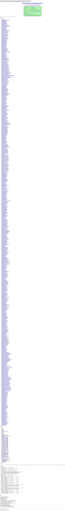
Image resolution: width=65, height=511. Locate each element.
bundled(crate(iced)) (4, 147)
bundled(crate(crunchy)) (4, 82)
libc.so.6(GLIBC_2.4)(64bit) (5, 447)
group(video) (3, 434)
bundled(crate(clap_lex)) (4, 57)
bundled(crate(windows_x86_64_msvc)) (6, 389)
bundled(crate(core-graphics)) (5, 66)
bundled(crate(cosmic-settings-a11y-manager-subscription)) (8, 75)
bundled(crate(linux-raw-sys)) (5, 202)
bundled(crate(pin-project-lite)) (5, 253)
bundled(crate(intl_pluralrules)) (5, 180)
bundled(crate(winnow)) (4, 398)
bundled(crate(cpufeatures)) (4, 79)
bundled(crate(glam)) (4, 137)
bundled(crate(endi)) (4, 104)
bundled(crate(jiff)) (4, 183)
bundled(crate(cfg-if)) (4, 54)
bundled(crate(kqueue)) (4, 192)
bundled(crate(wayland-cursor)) (5, 357)
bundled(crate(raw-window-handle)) (5, 271)
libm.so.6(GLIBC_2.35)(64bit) (5, 454)
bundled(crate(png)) (4, 256)
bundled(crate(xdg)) (4, 404)
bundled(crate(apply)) (4, 27)
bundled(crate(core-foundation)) (5, 65)
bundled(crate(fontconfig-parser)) (5, 120)
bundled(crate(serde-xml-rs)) (5, 292)
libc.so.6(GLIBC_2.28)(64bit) (5, 441)
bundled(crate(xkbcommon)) (5, 405)
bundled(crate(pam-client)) (4, 241)
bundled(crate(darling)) (4, 86)
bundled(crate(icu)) (4, 154)
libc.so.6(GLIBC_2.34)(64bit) (5, 446)
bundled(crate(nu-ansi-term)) (5, 220)
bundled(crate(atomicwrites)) (5, 38)
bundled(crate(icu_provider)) (5, 169)
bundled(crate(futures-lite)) (4, 128)
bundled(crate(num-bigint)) (4, 221)
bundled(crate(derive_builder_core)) (5, 93)
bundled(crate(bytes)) (4, 50)
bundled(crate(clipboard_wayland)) (5, 59)
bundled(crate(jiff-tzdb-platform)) (5, 185)
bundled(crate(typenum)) (4, 334)
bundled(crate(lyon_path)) (4, 206)
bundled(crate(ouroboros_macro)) (5, 238)
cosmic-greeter (3, 19)
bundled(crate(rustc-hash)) (4, 284)
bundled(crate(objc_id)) (4, 234)
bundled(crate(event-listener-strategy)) (6, 110)
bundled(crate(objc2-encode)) (5, 232)
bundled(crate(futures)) (4, 125)
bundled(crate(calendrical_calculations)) (6, 51)
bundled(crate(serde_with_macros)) (5, 296)
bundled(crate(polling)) (4, 257)
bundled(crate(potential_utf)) (5, 259)
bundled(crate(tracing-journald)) (5, 330)
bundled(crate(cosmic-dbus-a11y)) (5, 72)
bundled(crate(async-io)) (4, 33)
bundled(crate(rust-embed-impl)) (5, 282)
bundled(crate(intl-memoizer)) (5, 179)
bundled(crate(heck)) (4, 141)
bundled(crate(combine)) (4, 63)
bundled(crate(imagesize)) (4, 175)
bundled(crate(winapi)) (4, 365)
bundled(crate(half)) (4, 139)
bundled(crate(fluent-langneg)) (5, 118)
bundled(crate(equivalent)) (4, 107)
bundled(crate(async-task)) (4, 36)
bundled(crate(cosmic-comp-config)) (5, 70)
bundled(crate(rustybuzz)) (4, 287)
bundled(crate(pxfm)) (4, 266)
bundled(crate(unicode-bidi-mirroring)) (6, 339)
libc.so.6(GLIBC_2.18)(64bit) (5, 439)
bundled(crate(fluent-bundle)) (5, 117)
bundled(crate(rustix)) (4, 286)
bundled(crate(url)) (4, 345)
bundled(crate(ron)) (4, 279)
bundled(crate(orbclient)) (4, 236)
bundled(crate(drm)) (4, 101)
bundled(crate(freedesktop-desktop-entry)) (6, 124)
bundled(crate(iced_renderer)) (5, 151)
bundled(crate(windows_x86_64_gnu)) (6, 386)
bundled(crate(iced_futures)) (5, 149)
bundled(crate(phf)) (4, 245)
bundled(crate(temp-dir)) (4, 314)
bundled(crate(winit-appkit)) (5, 392)
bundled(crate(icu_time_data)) (5, 171)
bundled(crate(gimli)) (4, 136)
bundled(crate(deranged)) (4, 92)
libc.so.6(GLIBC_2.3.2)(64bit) (5, 443)
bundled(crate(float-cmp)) (4, 116)
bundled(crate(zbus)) (4, 412)
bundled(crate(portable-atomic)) (5, 258)
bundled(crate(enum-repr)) (4, 105)
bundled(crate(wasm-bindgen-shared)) (6, 354)
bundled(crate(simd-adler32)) (5, 299)
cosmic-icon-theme (4, 431)
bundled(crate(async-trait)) (4, 37)
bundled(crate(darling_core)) (5, 89)
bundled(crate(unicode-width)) (5, 344)
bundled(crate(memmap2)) (4, 209)
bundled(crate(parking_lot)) (4, 243)
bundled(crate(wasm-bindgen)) (5, 352)
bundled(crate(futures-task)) (5, 130)
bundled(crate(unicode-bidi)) (5, 338)
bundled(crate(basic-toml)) (4, 41)
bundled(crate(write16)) (4, 400)
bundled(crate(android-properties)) (5, 25)
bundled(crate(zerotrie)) (4, 417)
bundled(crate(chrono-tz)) (4, 56)
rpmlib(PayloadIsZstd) (4, 460)
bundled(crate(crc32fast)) (4, 80)
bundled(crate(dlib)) (4, 99)
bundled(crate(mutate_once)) (5, 215)
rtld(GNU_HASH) (4, 461)
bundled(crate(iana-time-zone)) (5, 146)
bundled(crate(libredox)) (4, 198)
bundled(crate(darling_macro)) (5, 90)
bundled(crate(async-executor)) (5, 32)
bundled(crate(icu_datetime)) (5, 159)
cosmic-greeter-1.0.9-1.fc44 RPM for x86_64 (32, 3)
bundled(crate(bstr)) (4, 46)
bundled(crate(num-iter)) (4, 224)
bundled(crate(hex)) (4, 143)
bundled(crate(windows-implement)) (5, 369)
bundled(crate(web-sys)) (4, 363)
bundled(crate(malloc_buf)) (4, 207)
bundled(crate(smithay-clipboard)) (5, 305)
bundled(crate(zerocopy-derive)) (5, 415)
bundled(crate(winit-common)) (5, 393)
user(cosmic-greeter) (4, 425)
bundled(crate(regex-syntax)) (5, 277)
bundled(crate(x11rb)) (4, 402)
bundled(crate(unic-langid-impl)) (5, 337)
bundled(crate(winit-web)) (4, 396)
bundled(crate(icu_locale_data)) (5, 164)
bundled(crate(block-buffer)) (5, 44)
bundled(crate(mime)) (4, 211)
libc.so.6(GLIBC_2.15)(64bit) (5, 437)
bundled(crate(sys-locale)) (4, 313)
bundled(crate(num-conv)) (4, 222)
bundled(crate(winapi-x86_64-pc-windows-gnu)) (7, 367)
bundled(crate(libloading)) (4, 197)
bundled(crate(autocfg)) (4, 39)
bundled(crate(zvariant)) (4, 422)
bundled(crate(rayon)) (4, 272)
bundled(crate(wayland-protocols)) (5, 358)
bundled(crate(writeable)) (4, 401)
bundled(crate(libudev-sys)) (4, 199)
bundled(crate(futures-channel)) (5, 126)
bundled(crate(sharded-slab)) (5, 297)
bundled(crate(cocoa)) (4, 60)
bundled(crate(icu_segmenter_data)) (5, 170)
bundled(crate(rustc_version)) (5, 285)
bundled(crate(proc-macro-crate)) (5, 260)
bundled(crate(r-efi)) (4, 268)
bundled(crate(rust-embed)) (4, 281)
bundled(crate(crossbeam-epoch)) (5, 81)
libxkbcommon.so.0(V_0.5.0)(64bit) (5, 457)
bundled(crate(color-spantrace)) (5, 62)
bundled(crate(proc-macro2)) (5, 262)
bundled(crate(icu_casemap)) (5, 156)
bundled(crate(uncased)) (4, 336)
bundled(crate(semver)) (4, 291)
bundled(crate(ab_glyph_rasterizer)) (5, 20)
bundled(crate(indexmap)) (4, 176)
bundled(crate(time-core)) (4, 319)
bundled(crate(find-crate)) (4, 113)
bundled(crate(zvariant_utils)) (5, 423)
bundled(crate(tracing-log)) (4, 331)
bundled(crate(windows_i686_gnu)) (5, 381)
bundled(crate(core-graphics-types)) (5, 67)
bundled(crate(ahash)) (4, 22)
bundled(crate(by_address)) (4, 48)
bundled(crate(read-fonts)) (4, 273)
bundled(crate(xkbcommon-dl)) (5, 407)
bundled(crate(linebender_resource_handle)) (6, 200)
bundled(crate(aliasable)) (4, 23)
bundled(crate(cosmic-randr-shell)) (5, 74)
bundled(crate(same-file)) (4, 288)
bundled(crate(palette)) (4, 240)
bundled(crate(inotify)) (4, 177)
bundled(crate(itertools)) (4, 181)
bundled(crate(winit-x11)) (4, 397)
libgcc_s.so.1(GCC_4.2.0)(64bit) (5, 451)
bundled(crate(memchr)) (4, 208)
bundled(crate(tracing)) (4, 328)
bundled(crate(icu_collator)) (5, 157)
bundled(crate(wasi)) (4, 350)
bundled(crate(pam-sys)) (4, 242)
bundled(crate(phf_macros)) (5, 248)
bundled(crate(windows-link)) (5, 370)
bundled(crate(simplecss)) (4, 301)
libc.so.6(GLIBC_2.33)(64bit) (5, 445)
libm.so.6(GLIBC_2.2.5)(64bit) (5, 452)
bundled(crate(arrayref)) (4, 29)
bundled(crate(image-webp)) (5, 174)
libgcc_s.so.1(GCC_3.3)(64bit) (5, 450)
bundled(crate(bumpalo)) (4, 47)
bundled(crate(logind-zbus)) (5, 205)
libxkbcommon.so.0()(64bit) (5, 456)
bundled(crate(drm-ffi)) (4, 102)
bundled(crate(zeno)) (4, 414)
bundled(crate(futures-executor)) (5, 127)
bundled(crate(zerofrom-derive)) (5, 416)
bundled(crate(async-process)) (5, 34)
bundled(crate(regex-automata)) (5, 276)
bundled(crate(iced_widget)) (5, 153)
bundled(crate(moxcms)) (4, 214)
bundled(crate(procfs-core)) (4, 264)
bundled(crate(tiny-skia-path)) (5, 321)
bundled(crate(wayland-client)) (5, 356)
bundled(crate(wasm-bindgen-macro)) (6, 353)
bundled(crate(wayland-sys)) (5, 362)
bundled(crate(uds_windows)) (5, 335)
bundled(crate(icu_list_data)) (5, 162)
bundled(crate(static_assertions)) (5, 308)
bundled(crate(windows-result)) (5, 371)
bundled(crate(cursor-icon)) (4, 85)
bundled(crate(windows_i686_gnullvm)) (6, 383)
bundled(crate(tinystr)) (4, 322)
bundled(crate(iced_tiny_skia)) (5, 152)
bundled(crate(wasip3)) (4, 351)
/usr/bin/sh (3, 430)
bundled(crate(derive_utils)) (5, 95)
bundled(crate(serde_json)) (4, 294)
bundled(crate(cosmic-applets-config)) (6, 68)
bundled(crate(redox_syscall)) (5, 274)
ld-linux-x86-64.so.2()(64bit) (5, 435)
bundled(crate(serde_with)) (4, 295)
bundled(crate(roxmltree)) (4, 280)
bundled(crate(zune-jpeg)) (4, 421)
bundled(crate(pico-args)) (4, 251)
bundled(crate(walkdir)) (4, 349)
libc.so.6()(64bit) (3, 436)
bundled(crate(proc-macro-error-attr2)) (6, 261)
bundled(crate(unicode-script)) (5, 342)
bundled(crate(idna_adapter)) (5, 173)
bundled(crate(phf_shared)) (4, 249)
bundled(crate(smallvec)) (4, 304)
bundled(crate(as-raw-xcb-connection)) (6, 30)
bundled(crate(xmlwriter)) (4, 409)
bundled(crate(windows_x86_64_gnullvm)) (6, 388)
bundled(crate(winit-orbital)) (5, 394)
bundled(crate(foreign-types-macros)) (6, 122)
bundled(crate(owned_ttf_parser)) (5, 239)
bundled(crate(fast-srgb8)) (4, 111)
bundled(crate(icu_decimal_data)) (5, 161)
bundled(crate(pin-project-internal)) (5, 252)
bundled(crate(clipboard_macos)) (5, 58)
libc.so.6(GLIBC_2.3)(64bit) (5, 442)
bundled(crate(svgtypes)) (4, 310)
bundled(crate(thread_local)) (5, 318)
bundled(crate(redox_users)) (5, 275)
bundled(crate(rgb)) (4, 278)
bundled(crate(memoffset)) (4, 210)
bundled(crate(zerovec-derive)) (5, 418)
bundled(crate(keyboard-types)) (5, 191)
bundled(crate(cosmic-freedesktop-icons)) (6, 73)
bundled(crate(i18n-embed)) (5, 144)
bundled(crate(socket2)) (4, 306)
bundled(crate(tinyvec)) (4, 323)
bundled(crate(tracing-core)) (5, 329)
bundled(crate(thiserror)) (4, 316)
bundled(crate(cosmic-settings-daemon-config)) (7, 77)
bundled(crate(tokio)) (4, 324)
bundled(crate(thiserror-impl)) (5, 317)
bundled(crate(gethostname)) (5, 132)
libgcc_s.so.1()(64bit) (4, 449)
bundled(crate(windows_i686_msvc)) (6, 384)
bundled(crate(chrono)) (4, 55)
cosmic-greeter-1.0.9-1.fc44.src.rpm (36, 11)
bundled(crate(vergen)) (4, 348)
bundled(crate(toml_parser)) (5, 327)
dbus (2, 432)
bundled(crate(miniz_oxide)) (5, 213)
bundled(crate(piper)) (4, 254)
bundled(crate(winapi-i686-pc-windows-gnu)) (6, 366)
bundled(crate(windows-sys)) (5, 372)
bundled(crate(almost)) (4, 24)
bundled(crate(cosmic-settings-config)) (6, 76)
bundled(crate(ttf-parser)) (4, 332)
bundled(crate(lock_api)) (4, 204)
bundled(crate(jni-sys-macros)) (5, 188)
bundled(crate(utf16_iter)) (4, 346)
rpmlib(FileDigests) (4, 459)
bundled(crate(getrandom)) (4, 133)
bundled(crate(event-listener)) (5, 109)
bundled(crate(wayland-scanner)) (5, 361)
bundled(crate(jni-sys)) (4, 187)
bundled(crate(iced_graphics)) (5, 150)
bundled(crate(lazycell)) (4, 195)
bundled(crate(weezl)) (4, 364)
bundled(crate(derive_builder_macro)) (6, 94)
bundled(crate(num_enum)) (4, 226)
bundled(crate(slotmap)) (4, 303)
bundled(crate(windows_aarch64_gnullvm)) (6, 377)
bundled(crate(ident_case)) (4, 172)
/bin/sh (2, 428)
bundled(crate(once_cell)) (4, 235)
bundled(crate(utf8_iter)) (4, 347)
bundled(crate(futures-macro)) (5, 129)
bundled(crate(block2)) (4, 45)
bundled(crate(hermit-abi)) (4, 142)
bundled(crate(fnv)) (4, 119)
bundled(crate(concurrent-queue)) (5, 64)
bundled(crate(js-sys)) (4, 189)
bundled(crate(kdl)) (4, 190)
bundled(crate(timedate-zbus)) (5, 320)
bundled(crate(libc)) (4, 196)
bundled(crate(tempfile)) (4, 315)
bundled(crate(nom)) (4, 218)
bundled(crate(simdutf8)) (4, 300)
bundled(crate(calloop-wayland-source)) (6, 52)
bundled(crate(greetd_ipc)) (4, 138)
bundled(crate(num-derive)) (4, 223)
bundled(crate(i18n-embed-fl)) (5, 145)
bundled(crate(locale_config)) (5, 203)
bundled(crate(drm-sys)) (4, 103)
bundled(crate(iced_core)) (4, 148)
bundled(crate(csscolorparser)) (5, 84)
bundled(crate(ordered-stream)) (5, 237)
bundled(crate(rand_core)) (4, 270)
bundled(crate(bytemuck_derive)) (5, 49)
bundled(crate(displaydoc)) (4, 98)
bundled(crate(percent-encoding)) (5, 244)
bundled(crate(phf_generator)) (5, 247)
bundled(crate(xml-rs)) (4, 408)
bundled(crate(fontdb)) (4, 121)
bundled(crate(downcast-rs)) (5, 100)
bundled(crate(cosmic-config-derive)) (6, 71)
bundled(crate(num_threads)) (5, 227)
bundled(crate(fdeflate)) (4, 112)
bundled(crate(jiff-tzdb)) (4, 184)
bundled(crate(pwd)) (4, 265)
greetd (2, 433)
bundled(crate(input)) (4, 178)
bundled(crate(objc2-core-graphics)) (5, 231)
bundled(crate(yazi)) (4, 410)
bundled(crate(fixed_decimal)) (5, 114)
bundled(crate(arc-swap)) (4, 28)
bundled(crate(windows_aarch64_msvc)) (6, 379)
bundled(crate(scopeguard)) (4, 289)
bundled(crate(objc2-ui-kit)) (5, 233)
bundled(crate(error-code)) (4, 108)
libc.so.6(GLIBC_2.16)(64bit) (5, 438)
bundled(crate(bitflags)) (4, 42)
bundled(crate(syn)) (4, 311)
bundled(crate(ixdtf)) (4, 182)
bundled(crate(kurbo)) (4, 194)
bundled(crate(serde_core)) (4, 293)
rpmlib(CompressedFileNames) (5, 458)
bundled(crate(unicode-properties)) (5, 341)
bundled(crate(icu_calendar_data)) (5, 155)
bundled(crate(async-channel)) (5, 31)
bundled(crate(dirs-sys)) (4, 97)
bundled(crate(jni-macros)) (4, 186)
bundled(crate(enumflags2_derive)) (5, 106)
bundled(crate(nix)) (4, 217)
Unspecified (27, 10)
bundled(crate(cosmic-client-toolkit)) (5, 69)
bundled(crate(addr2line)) (4, 21)
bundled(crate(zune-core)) (4, 419)
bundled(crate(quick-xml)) (4, 267)
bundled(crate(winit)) (4, 391)
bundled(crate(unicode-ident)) (5, 340)
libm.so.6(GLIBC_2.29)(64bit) (5, 453)
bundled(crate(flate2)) (4, 115)
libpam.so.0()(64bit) (4, 455)
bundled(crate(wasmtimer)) (4, 355)
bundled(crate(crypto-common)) (5, 83)
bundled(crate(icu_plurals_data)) (5, 167)
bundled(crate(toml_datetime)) (5, 326)
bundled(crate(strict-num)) (4, 309)
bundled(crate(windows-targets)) (5, 375)
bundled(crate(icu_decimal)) (5, 160)
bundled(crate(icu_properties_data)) (5, 168)
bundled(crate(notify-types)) (5, 219)
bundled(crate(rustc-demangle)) (5, 283)
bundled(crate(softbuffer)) (4, 307)
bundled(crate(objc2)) (4, 229)
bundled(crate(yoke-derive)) (5, 411)
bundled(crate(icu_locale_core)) (5, 163)
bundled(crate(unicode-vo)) (4, 343)
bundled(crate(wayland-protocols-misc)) (6, 359)
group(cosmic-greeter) (4, 424)
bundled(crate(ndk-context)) (5, 216)
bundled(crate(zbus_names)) (5, 413)
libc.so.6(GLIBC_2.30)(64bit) (5, 444)
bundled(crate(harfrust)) (4, 140)
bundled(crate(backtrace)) (4, 40)
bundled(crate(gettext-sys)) (4, 135)
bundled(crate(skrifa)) (4, 302)
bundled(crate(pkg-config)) (4, 255)
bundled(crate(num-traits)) (4, 225)
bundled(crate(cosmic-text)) (4, 78)
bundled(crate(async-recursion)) (5, 35)
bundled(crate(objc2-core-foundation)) (6, 230)
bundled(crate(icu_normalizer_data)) (5, 165)
